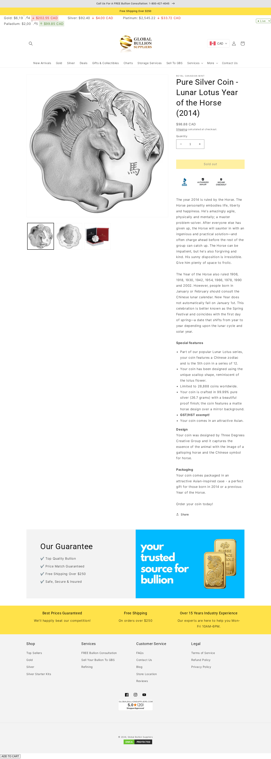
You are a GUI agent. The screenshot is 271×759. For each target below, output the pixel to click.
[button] (30, 43)
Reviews (142, 681)
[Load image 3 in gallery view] (97, 236)
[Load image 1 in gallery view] (40, 236)
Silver (30, 666)
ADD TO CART (10, 756)
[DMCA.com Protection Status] (138, 743)
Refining (87, 666)
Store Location (146, 674)
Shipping (181, 129)
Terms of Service (203, 653)
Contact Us (144, 660)
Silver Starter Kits (38, 674)
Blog (139, 666)
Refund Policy (201, 660)
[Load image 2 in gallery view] (69, 236)
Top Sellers (34, 653)
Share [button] (185, 514)
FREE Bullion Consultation (99, 653)
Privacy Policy (201, 666)
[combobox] (218, 43)
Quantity (181, 136)
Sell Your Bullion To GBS (98, 660)
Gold (29, 660)
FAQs (139, 653)
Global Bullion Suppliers (140, 737)
